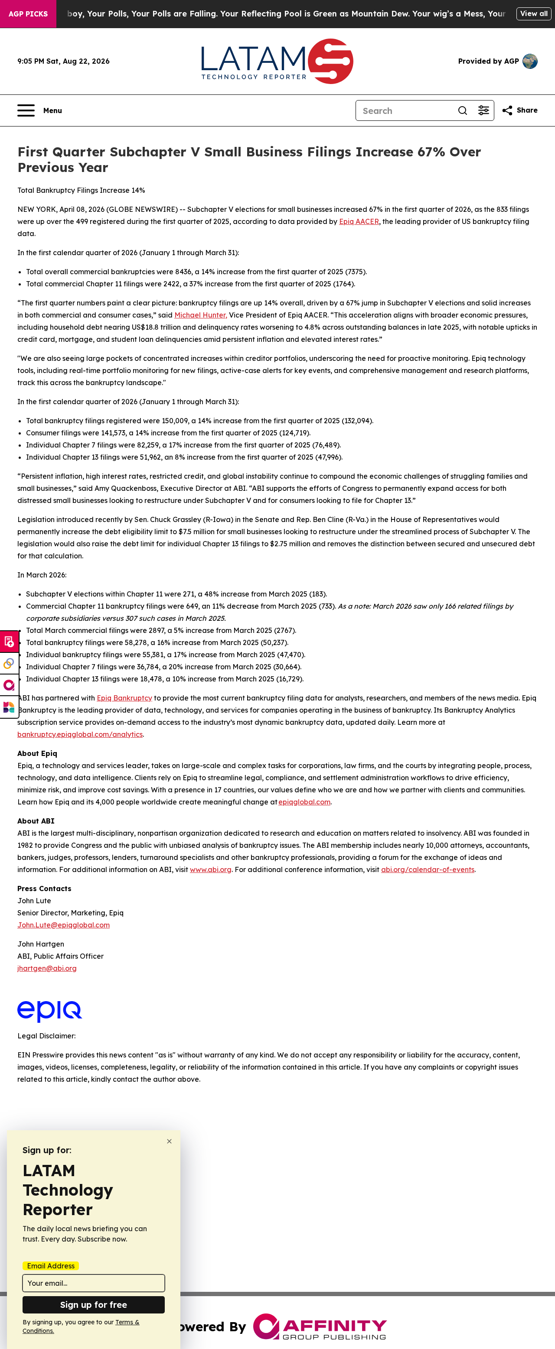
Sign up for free (93, 1304)
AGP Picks (28, 14)
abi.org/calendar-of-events (427, 869)
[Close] (169, 1141)
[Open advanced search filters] (483, 110)
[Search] (462, 110)
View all (534, 13)
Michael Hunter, (200, 315)
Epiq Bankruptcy (124, 698)
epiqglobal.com (304, 802)
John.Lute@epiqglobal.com (63, 925)
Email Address (51, 1265)
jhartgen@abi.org (47, 968)
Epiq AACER (359, 221)
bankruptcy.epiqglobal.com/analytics (80, 734)
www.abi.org (211, 869)
